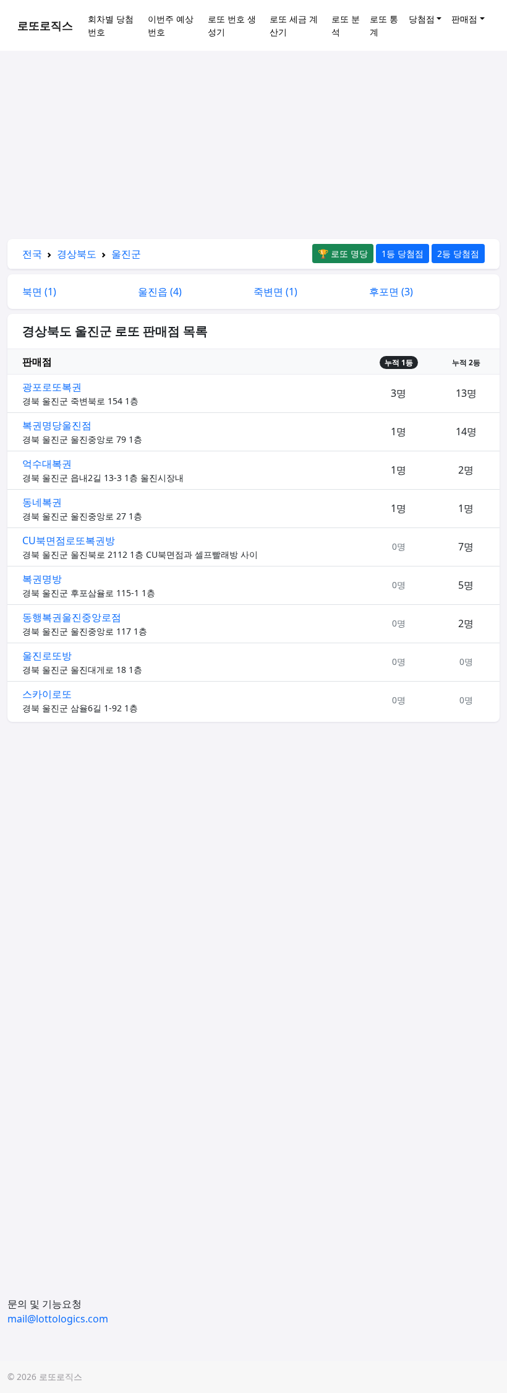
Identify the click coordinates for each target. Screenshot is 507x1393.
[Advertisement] (253, 147)
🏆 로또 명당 (343, 253)
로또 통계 (384, 25)
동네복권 (42, 502)
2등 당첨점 (458, 253)
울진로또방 (47, 655)
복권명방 (42, 579)
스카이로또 (47, 694)
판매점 (464, 19)
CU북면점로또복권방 (68, 540)
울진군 (126, 254)
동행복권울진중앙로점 (71, 617)
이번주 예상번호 (171, 25)
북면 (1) (39, 291)
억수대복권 (47, 464)
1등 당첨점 (402, 253)
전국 (32, 254)
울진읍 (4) (160, 291)
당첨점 (422, 19)
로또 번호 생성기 (232, 25)
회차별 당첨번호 (111, 25)
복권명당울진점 (57, 425)
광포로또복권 (52, 387)
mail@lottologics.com (57, 1319)
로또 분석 (345, 25)
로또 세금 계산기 (294, 25)
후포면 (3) (391, 291)
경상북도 (76, 254)
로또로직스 (45, 25)
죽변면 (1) (275, 291)
